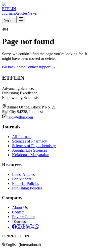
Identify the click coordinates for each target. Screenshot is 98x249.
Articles (21, 13)
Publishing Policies (27, 188)
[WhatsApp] (37, 227)
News (32, 13)
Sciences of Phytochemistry (34, 146)
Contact (18, 212)
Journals (8, 13)
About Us (20, 207)
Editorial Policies (25, 183)
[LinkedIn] (28, 227)
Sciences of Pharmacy (29, 141)
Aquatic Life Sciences (29, 150)
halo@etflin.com (20, 117)
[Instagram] (19, 227)
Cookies (20, 222)
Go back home (13, 67)
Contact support (40, 67)
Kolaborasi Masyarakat (30, 155)
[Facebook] (14, 227)
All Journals (21, 136)
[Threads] (23, 227)
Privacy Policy (23, 216)
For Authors (21, 179)
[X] (32, 227)
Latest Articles (23, 174)
